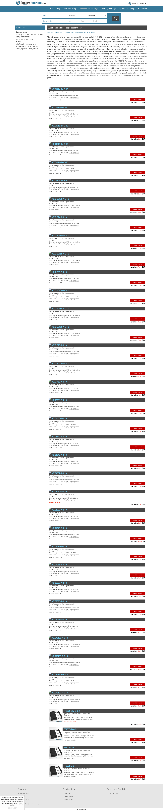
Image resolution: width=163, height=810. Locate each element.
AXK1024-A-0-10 (59, 217)
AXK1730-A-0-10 (59, 381)
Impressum (67, 793)
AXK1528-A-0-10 (59, 345)
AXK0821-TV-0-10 (60, 162)
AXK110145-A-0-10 (60, 235)
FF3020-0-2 (69, 747)
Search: (45, 15)
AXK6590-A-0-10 (59, 583)
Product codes (24, 799)
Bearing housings (109, 8)
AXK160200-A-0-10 (60, 363)
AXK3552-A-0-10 (59, 473)
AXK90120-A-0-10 (60, 692)
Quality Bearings (69, 799)
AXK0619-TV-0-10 (60, 144)
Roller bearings (70, 8)
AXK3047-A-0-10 (59, 455)
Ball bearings (55, 8)
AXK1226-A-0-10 (59, 272)
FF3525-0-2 (69, 765)
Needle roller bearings (89, 8)
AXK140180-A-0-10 (60, 308)
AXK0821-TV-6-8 (59, 180)
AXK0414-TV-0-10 (60, 89)
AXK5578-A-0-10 (59, 546)
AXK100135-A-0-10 (60, 199)
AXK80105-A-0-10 (60, 656)
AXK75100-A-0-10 (60, 637)
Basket (134, 3)
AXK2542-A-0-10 (59, 436)
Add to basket (138, 99)
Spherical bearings (127, 8)
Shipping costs (74, 98)
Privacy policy (68, 796)
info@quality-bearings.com (26, 44)
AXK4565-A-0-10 (59, 509)
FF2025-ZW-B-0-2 (72, 711)
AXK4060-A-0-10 (59, 491)
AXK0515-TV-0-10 (60, 107)
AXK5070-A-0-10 (59, 528)
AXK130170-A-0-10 (60, 290)
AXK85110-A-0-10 (60, 674)
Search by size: (47, 21)
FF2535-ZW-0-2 (71, 729)
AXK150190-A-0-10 (60, 327)
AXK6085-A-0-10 (59, 564)
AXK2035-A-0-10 (59, 400)
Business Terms (113, 793)
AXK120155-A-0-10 (60, 253)
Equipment (142, 8)
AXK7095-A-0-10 (59, 619)
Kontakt (22, 796)
